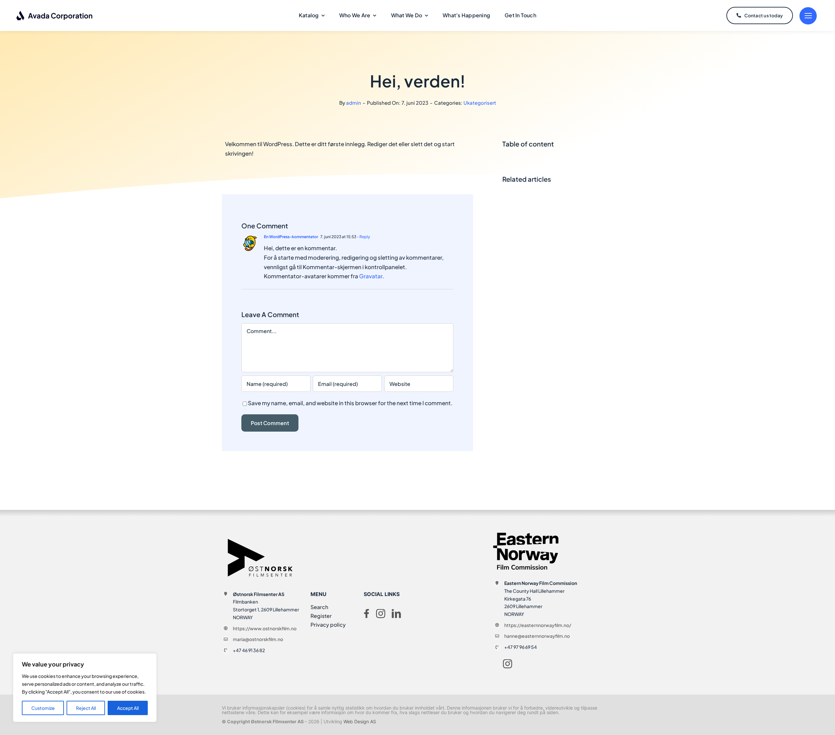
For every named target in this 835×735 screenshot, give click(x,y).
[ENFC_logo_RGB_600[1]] (525, 535)
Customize (43, 708)
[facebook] (367, 613)
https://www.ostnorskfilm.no (264, 628)
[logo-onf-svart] (261, 535)
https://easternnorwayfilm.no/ (537, 625)
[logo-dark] (54, 13)
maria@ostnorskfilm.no (258, 639)
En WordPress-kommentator (291, 236)
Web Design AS (359, 721)
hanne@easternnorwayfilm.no (537, 636)
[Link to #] (808, 15)
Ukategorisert (479, 103)
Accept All (128, 708)
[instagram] (380, 613)
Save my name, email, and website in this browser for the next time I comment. (350, 402)
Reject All (86, 708)
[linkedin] (396, 613)
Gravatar (370, 276)
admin (353, 103)
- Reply (363, 236)
